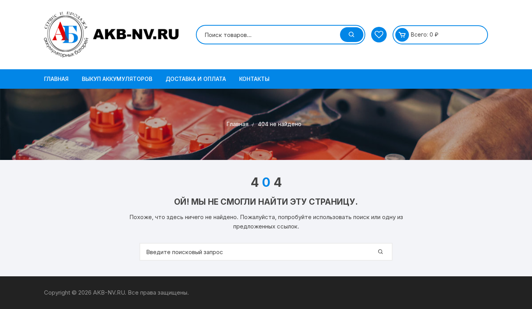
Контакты (254, 78)
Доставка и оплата (196, 78)
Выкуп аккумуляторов (117, 78)
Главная (56, 78)
